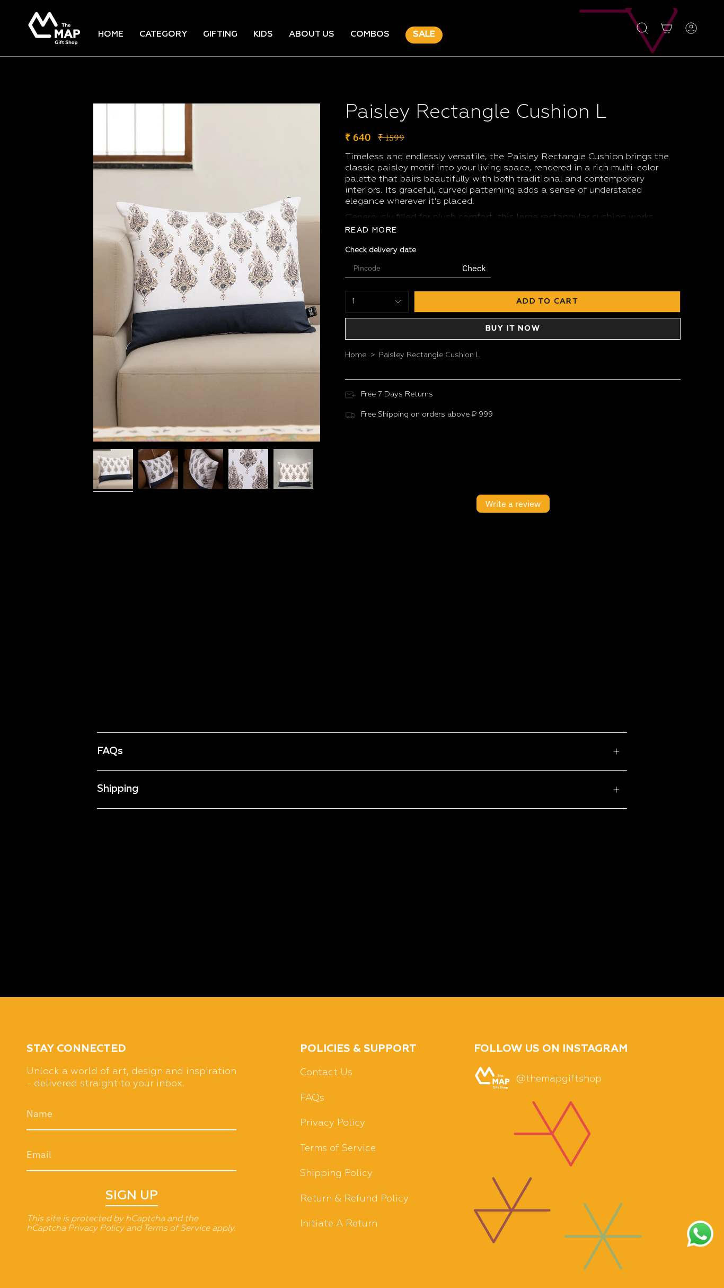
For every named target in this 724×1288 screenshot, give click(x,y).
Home (355, 355)
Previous (93, 271)
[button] (163, 35)
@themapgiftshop (559, 1079)
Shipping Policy (336, 1173)
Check (473, 268)
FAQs (110, 751)
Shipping (117, 789)
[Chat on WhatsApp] (700, 1235)
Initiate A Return (338, 1224)
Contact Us (326, 1072)
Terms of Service (176, 1228)
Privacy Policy (96, 1228)
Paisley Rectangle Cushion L (429, 355)
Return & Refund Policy (354, 1199)
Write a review (513, 503)
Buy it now (512, 328)
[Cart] (667, 28)
